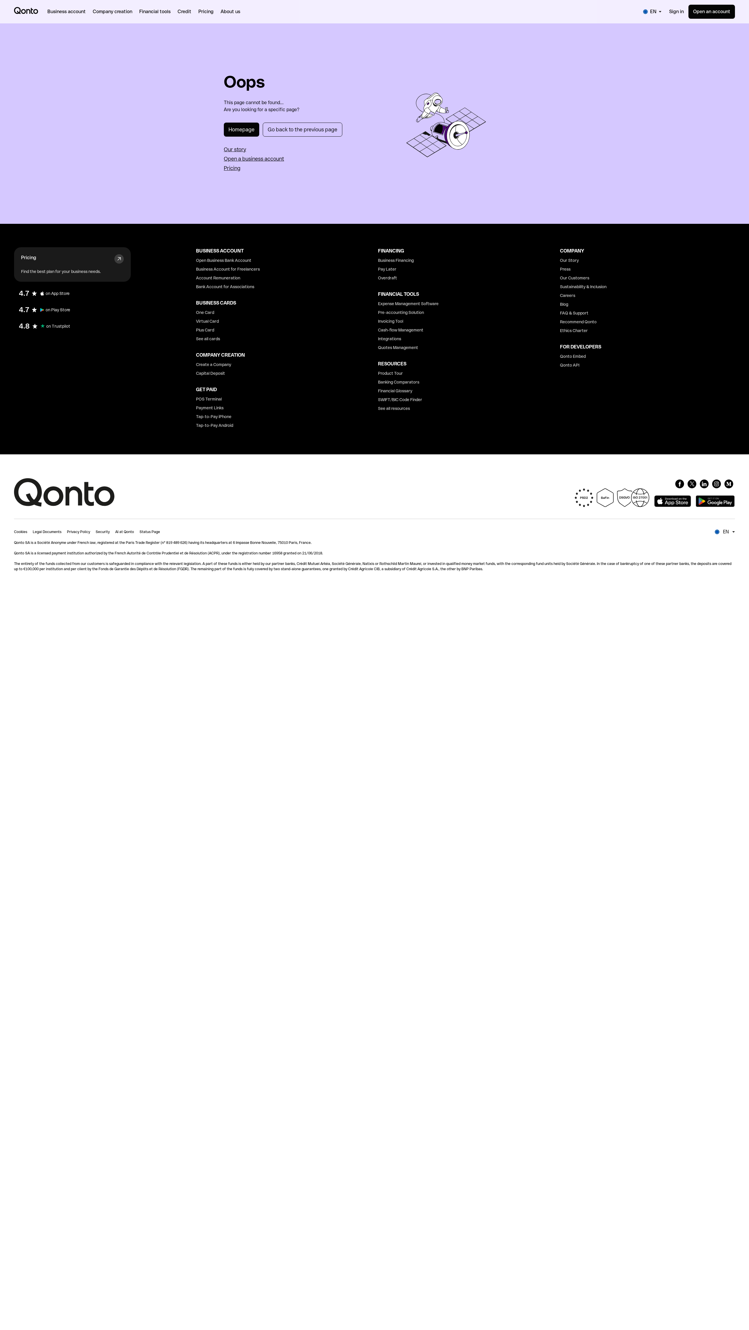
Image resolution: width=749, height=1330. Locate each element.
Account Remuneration (218, 278)
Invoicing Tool (390, 321)
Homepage (242, 129)
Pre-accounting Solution (401, 312)
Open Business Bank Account (223, 260)
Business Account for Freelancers (228, 269)
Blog (564, 304)
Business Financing (396, 260)
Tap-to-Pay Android (214, 425)
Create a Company (213, 364)
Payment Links (210, 407)
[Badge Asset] (679, 484)
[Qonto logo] (26, 10)
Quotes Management (398, 347)
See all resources (394, 408)
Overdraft (387, 278)
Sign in (676, 11)
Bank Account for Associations (225, 286)
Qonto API (569, 365)
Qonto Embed (573, 356)
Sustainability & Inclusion (583, 286)
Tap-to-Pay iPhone (213, 416)
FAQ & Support (574, 313)
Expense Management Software (408, 303)
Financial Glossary (395, 391)
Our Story (569, 260)
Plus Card (205, 330)
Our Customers (574, 278)
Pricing (232, 168)
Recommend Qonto (578, 321)
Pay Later (387, 269)
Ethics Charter (574, 330)
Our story (235, 149)
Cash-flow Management (400, 330)
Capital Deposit (210, 373)
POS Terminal (209, 399)
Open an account (711, 11)
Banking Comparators (398, 382)
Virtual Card (207, 321)
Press (565, 269)
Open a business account (254, 159)
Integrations (389, 338)
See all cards (208, 338)
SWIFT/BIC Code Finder (400, 399)
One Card (205, 312)
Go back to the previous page (302, 129)
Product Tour (390, 373)
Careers (567, 295)
